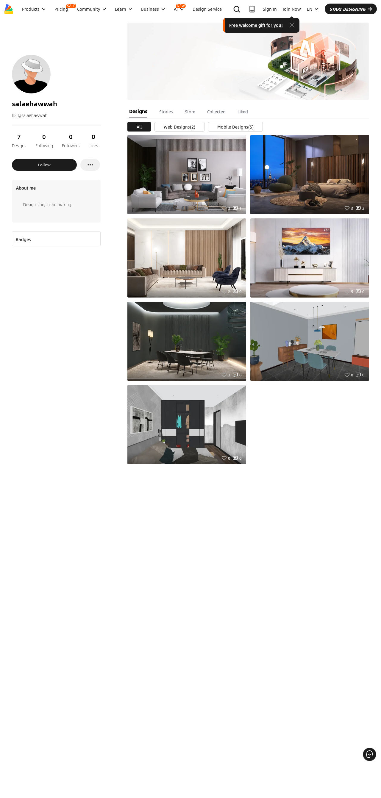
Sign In (270, 9)
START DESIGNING (348, 9)
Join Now (292, 9)
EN (309, 9)
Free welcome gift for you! (256, 25)
